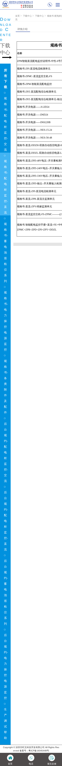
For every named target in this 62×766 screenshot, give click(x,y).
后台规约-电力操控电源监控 (6, 667)
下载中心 (27, 16)
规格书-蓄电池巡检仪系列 (6, 252)
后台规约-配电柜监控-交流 (6, 452)
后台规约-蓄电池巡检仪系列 (6, 592)
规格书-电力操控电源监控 (6, 321)
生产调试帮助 (5, 724)
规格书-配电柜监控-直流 (6, 187)
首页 (17, 16)
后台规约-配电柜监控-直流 (6, 521)
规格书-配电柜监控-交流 (6, 124)
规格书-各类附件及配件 (6, 386)
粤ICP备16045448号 (38, 750)
